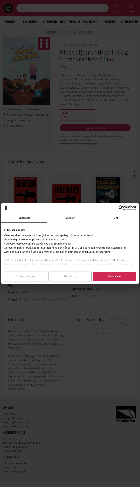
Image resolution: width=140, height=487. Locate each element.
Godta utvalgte (25, 276)
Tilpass (68, 276)
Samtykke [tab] (24, 217)
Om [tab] (116, 217)
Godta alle (114, 276)
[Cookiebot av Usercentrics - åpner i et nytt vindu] (121, 207)
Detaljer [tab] (70, 217)
